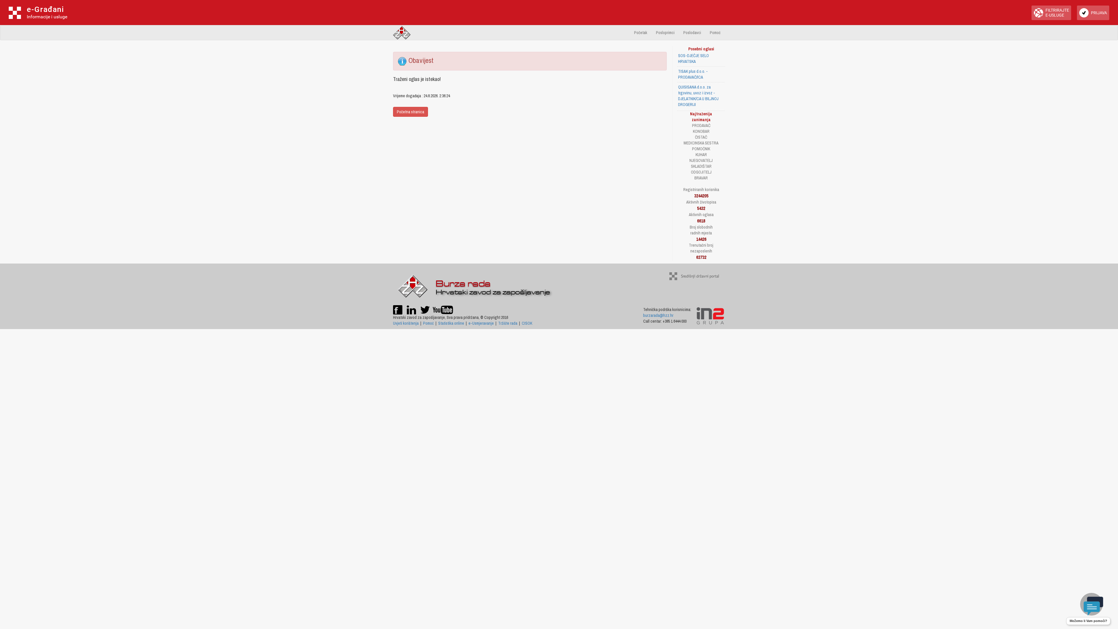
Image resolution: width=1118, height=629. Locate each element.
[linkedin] (411, 309)
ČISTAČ (701, 137)
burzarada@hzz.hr (658, 315)
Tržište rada (507, 323)
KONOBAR (701, 131)
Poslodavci (692, 32)
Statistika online (451, 323)
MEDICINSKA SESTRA (701, 143)
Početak (640, 32)
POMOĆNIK (701, 148)
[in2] (710, 315)
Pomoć (715, 32)
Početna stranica (410, 111)
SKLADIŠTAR (701, 166)
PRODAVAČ (701, 125)
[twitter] (425, 309)
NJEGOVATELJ (701, 160)
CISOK (527, 323)
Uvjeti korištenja (406, 323)
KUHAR (701, 154)
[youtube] (442, 309)
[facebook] (397, 309)
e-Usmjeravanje (481, 323)
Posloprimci (665, 32)
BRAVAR (701, 178)
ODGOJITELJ (701, 172)
